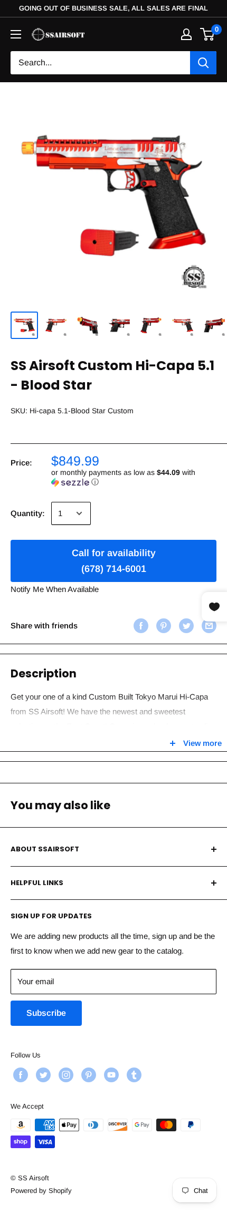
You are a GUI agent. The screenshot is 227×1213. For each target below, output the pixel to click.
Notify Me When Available (55, 589)
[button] (133, 477)
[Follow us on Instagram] (64, 1075)
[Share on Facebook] (139, 625)
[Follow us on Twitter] (42, 1075)
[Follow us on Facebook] (19, 1075)
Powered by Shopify (41, 1191)
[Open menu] (16, 34)
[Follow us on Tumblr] (132, 1075)
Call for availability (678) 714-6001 (114, 561)
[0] (207, 34)
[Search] (203, 62)
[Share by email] (207, 625)
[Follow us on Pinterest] (87, 1075)
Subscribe (46, 1012)
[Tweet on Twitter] (185, 625)
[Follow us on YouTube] (110, 1075)
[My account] (186, 34)
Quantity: (28, 513)
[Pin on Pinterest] (162, 625)
